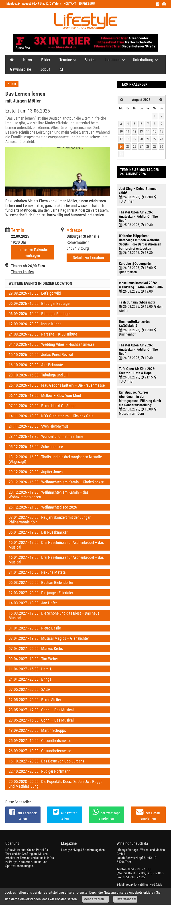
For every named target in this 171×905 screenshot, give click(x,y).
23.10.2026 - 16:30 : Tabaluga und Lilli (39, 375)
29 (154, 147)
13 (141, 131)
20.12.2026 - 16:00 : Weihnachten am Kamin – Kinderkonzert (56, 482)
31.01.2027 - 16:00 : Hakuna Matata (37, 572)
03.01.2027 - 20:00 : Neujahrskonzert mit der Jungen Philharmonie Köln (50, 519)
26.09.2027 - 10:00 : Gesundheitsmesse (40, 750)
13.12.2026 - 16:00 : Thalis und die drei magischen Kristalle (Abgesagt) (55, 459)
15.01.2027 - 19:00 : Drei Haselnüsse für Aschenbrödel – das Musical (56, 544)
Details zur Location (88, 257)
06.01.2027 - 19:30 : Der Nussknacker (38, 532)
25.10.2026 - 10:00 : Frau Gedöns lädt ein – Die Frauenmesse (57, 385)
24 (121, 147)
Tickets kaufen (22, 271)
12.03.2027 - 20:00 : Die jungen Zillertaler (41, 592)
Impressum (87, 4)
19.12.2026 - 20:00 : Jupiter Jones (36, 471)
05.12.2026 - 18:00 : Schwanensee (36, 446)
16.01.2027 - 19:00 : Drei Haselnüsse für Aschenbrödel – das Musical (56, 559)
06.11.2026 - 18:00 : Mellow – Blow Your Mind (45, 395)
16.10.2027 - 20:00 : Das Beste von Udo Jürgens (46, 761)
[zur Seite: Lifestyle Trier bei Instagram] (164, 4)
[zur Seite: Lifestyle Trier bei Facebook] (157, 4)
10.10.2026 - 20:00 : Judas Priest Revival (41, 354)
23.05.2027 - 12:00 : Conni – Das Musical (41, 710)
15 (154, 131)
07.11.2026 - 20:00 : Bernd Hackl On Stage (42, 405)
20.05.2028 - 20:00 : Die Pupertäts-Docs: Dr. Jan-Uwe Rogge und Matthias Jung (55, 783)
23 (161, 139)
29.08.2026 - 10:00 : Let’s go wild (35, 293)
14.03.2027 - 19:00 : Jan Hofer (33, 603)
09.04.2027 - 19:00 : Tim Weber (33, 658)
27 (141, 147)
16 (161, 131)
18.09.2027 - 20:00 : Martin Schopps (37, 730)
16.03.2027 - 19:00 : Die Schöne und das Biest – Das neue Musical (54, 615)
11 (127, 131)
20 (141, 139)
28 (147, 147)
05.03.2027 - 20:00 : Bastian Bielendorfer (41, 582)
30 (161, 147)
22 (154, 139)
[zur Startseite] (85, 21)
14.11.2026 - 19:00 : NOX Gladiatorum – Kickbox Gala (51, 416)
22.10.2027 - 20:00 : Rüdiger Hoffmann (39, 771)
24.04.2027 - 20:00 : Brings (30, 679)
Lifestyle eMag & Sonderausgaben (83, 850)
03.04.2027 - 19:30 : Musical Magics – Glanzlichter (49, 638)
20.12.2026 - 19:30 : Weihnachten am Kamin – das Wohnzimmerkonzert (49, 494)
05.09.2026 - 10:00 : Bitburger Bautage (39, 303)
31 (121, 154)
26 (134, 147)
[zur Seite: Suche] (61, 69)
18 (127, 139)
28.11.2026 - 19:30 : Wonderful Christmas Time (46, 436)
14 (147, 131)
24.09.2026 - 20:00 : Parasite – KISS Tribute (43, 334)
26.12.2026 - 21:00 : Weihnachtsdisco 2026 (43, 507)
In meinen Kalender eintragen (33, 252)
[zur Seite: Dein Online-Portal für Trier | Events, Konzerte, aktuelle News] (11, 59)
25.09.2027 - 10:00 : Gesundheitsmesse (40, 740)
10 (121, 131)
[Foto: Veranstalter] (57, 171)
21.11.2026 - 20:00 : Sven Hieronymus (39, 426)
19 (134, 139)
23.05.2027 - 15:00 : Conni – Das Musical (41, 720)
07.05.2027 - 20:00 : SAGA (29, 689)
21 (147, 139)
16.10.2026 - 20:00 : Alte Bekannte (36, 364)
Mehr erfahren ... (95, 899)
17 (121, 139)
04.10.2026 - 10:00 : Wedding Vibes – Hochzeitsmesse (51, 344)
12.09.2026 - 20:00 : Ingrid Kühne (35, 324)
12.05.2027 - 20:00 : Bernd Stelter (35, 699)
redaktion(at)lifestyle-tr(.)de (144, 885)
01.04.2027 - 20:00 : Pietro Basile (35, 628)
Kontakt (70, 4)
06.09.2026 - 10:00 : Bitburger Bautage (39, 313)
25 (127, 147)
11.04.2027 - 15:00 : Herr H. (30, 669)
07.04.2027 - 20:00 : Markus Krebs (36, 648)
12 (134, 131)
